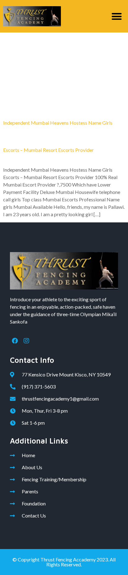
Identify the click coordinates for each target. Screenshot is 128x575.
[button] (117, 16)
